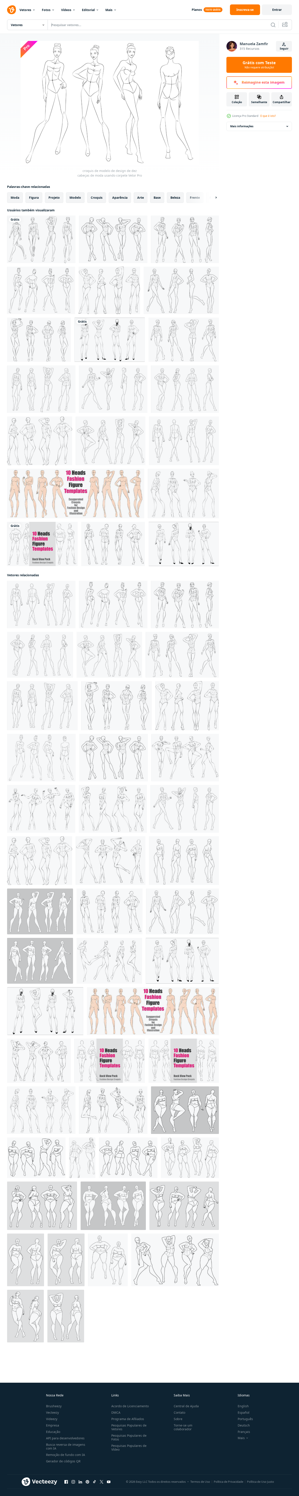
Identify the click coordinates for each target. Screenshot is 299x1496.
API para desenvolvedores (65, 1438)
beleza (175, 197)
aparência (119, 197)
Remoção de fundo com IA (65, 1455)
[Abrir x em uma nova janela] (101, 1482)
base (157, 197)
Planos (197, 10)
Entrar (277, 10)
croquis (96, 197)
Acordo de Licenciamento (130, 1406)
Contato (179, 1412)
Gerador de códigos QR (63, 1461)
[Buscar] (273, 24)
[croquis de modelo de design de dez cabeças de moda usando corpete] (41, 239)
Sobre (178, 1419)
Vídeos (66, 10)
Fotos (46, 10)
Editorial (88, 10)
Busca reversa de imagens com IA (65, 1446)
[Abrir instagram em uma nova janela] (73, 1482)
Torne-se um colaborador (183, 1427)
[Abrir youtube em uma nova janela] (108, 1482)
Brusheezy (54, 1406)
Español (243, 1412)
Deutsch (244, 1425)
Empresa (52, 1425)
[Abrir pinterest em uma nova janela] (87, 1482)
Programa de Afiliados (127, 1419)
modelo (75, 197)
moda (15, 197)
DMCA (115, 1412)
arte (140, 197)
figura (34, 197)
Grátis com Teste (259, 64)
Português (245, 1419)
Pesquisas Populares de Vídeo (129, 1448)
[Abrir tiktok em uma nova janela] (94, 1482)
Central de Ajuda (186, 1406)
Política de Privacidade (228, 1482)
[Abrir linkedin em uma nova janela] (80, 1482)
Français (244, 1432)
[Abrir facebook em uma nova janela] (66, 1482)
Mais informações (241, 126)
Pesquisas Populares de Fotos (129, 1437)
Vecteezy (52, 1412)
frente (195, 197)
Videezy (51, 1419)
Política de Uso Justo (260, 1482)
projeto (54, 197)
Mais (108, 10)
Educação (53, 1432)
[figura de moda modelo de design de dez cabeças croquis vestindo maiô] (40, 961)
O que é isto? (268, 116)
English (243, 1406)
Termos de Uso (200, 1482)
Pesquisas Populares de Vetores (129, 1427)
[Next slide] (212, 197)
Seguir (284, 48)
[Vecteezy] (11, 9)
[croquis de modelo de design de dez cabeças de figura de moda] (184, 860)
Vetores (25, 10)
